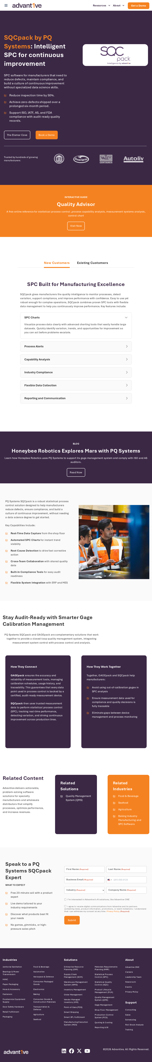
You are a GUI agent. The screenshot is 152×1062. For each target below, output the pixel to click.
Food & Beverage (128, 796)
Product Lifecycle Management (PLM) (104, 991)
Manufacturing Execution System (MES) (76, 1023)
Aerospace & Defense (43, 976)
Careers (129, 972)
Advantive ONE (132, 967)
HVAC (5, 979)
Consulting (130, 1010)
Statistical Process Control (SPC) (104, 975)
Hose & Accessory (11, 989)
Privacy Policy (113, 911)
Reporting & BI (101, 1027)
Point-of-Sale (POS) (73, 1007)
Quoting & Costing (104, 1022)
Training (129, 1029)
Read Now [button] (76, 472)
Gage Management (104, 1005)
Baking (36, 994)
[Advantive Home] (27, 5)
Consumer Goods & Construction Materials (44, 1000)
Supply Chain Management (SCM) (73, 975)
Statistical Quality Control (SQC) (103, 983)
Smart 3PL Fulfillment (74, 1017)
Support (131, 1002)
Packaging (7, 1016)
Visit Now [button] (76, 225)
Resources (99, 5)
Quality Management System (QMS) (104, 998)
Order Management (73, 994)
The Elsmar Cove (17, 135)
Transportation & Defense (41, 1008)
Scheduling (130, 1019)
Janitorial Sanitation (12, 967)
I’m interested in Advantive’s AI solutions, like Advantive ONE (99, 899)
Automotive (39, 971)
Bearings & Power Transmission (11, 973)
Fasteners (7, 994)
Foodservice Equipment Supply (14, 1000)
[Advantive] (16, 1052)
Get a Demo (138, 5)
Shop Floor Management (106, 1010)
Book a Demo (47, 135)
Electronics (38, 989)
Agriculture (125, 809)
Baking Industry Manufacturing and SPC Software (129, 820)
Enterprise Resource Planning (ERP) (74, 968)
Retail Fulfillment (11, 1012)
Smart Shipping (71, 1012)
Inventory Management (75, 989)
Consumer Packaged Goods (43, 983)
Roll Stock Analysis (134, 1024)
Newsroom (130, 982)
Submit (72, 920)
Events (128, 987)
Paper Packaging (10, 984)
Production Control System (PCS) (104, 1016)
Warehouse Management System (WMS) (76, 983)
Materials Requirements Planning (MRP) (106, 968)
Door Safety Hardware (13, 1007)
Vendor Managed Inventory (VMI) (72, 1000)
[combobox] (109, 880)
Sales (127, 1015)
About (116, 5)
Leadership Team (133, 977)
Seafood (123, 802)
